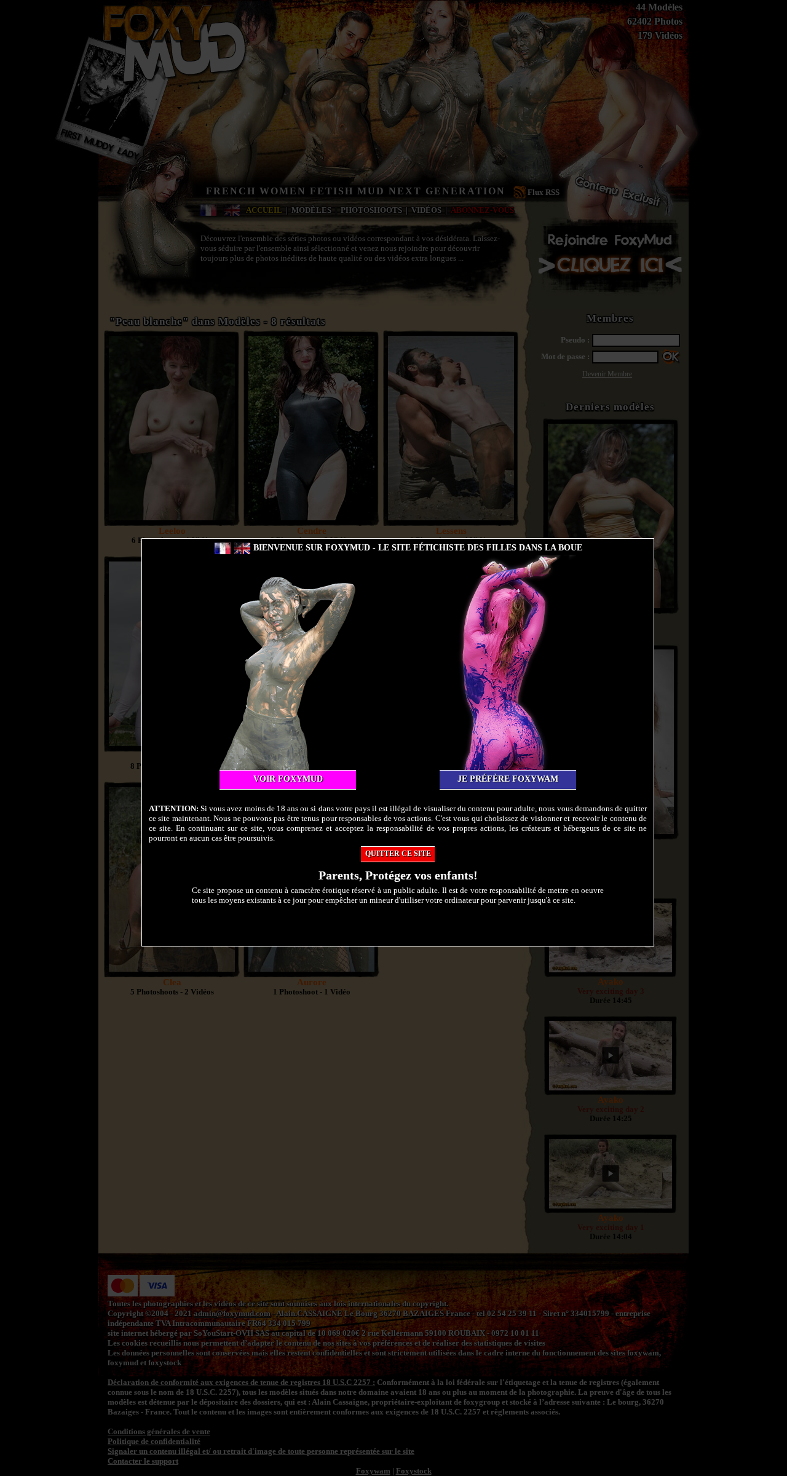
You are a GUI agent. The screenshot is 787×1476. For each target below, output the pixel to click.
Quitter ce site (398, 853)
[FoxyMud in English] (242, 547)
